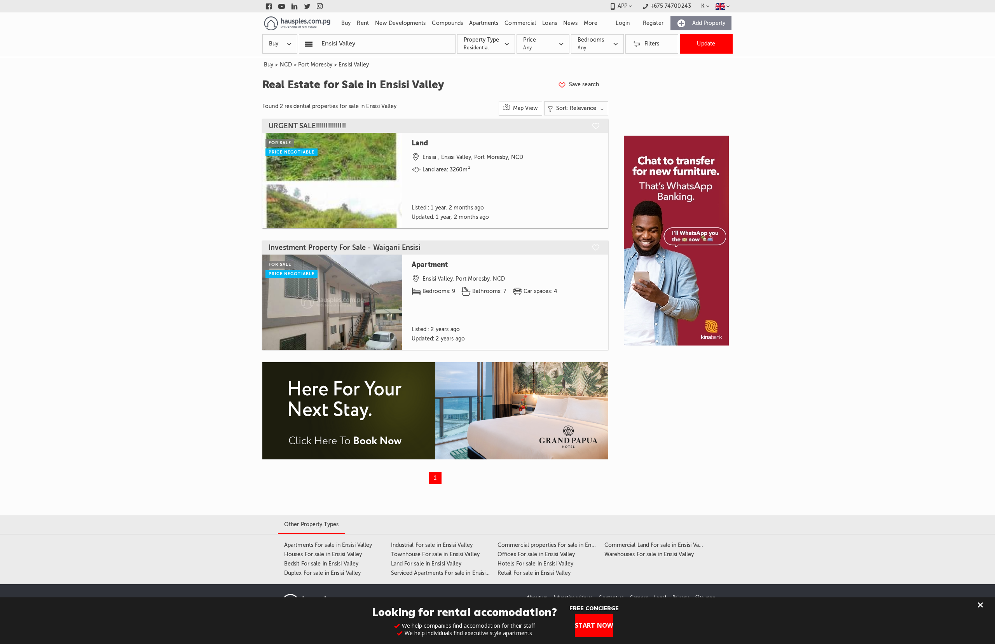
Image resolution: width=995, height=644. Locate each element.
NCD (286, 65)
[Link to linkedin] (294, 6)
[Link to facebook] (268, 6)
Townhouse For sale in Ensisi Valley (435, 554)
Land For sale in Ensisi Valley (426, 564)
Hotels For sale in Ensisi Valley (535, 564)
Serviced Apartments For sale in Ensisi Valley (447, 573)
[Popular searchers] (308, 44)
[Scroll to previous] (274, 180)
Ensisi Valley (354, 65)
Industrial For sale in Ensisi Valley (432, 545)
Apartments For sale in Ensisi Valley (328, 545)
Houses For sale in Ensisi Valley (323, 554)
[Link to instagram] (320, 6)
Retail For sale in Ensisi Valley (534, 573)
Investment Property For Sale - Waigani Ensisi (345, 247)
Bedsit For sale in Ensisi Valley (321, 564)
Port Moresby (315, 65)
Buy (268, 65)
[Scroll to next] (389, 180)
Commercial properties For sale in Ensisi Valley (556, 545)
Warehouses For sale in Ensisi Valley (649, 554)
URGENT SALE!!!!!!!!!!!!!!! (307, 126)
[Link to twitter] (307, 6)
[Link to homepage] (297, 23)
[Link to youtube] (281, 6)
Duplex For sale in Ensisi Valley (322, 573)
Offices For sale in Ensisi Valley (536, 554)
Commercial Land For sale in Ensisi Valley (656, 545)
